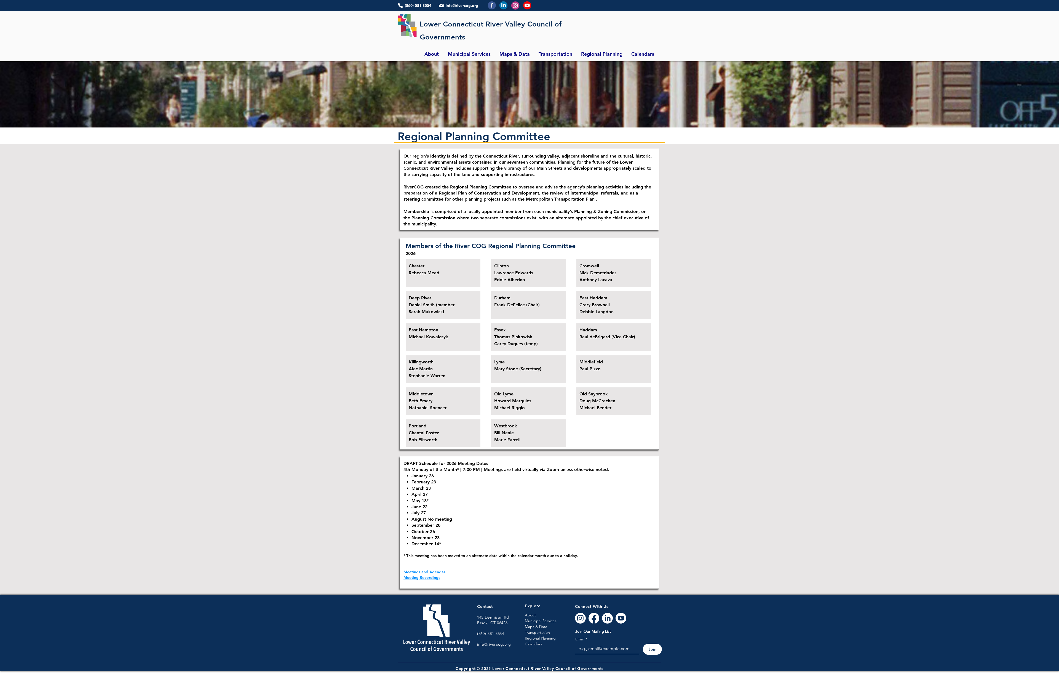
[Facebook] (594, 618)
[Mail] (441, 5)
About (530, 615)
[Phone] (400, 5)
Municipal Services (541, 620)
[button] (431, 53)
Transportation (537, 632)
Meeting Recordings (421, 577)
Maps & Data (536, 626)
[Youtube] (621, 618)
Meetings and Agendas (424, 571)
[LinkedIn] (607, 618)
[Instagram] (580, 618)
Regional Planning (540, 638)
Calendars (533, 644)
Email (581, 639)
